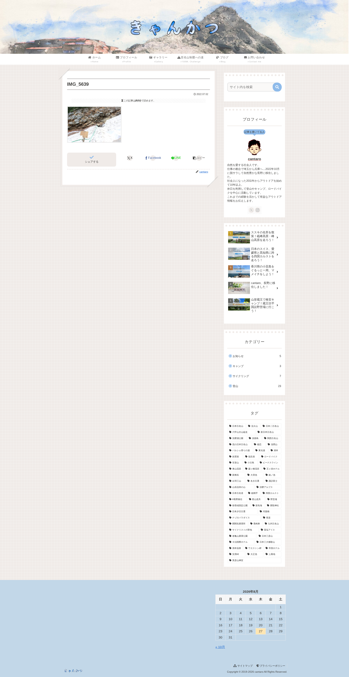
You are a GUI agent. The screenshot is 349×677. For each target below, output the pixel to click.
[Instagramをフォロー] (257, 210)
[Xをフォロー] (251, 210)
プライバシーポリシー (272, 665)
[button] (199, 158)
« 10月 (220, 647)
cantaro (254, 159)
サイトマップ (245, 665)
